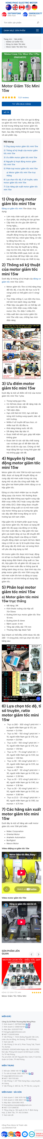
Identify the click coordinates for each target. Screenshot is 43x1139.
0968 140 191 (16, 1071)
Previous (32, 954)
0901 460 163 (22, 1073)
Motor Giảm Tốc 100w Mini (14, 996)
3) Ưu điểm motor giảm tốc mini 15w (20, 157)
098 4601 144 (20, 1100)
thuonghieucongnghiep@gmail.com (18, 1105)
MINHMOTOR (10, 1128)
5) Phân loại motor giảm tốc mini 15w (21, 168)
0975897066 (14, 13)
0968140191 (20, 1027)
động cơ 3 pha (19, 1042)
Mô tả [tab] (6, 112)
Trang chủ (8, 39)
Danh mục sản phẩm (14, 30)
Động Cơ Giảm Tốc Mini (11, 992)
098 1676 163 (20, 1097)
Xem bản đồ (8, 1042)
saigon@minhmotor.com (13, 1076)
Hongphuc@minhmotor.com (15, 1032)
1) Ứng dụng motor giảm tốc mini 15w (21, 146)
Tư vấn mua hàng (21, 104)
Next (38, 954)
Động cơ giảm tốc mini (12, 208)
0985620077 (35, 13)
